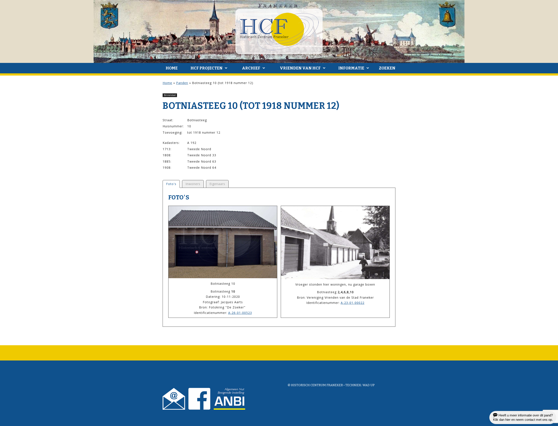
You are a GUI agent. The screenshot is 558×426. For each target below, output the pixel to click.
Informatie (351, 68)
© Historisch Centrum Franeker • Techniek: (325, 385)
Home (172, 68)
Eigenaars (217, 184)
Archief (251, 68)
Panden (182, 83)
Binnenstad (170, 95)
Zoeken (387, 68)
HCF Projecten (207, 68)
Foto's (171, 184)
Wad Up (368, 385)
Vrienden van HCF (300, 68)
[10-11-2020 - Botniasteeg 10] (222, 242)
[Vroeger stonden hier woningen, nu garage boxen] (335, 242)
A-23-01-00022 (352, 303)
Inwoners (192, 184)
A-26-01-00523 (240, 313)
